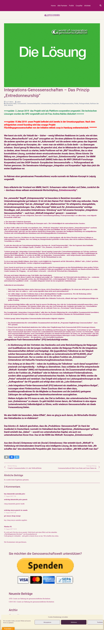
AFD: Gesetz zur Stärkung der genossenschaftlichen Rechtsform (29, 598)
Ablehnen (74, 622)
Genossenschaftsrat (46, 103)
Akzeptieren (47, 622)
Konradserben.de (31, 534)
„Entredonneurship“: (67, 190)
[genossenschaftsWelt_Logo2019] (52, 15)
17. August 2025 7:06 (10, 496)
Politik (76, 103)
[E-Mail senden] (6, 457)
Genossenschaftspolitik (33, 103)
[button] (100, 5)
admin (19, 102)
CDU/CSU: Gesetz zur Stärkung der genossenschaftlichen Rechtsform (31, 602)
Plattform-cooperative (59, 111)
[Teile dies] (11, 457)
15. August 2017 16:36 (10, 529)
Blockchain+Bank (11, 103)
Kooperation (55, 103)
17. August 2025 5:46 (10, 512)
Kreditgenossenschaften (67, 103)
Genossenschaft (21, 103)
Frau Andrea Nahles (57, 114)
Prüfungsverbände (84, 103)
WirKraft (10, 105)
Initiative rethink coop (50, 127)
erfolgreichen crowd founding (18, 125)
